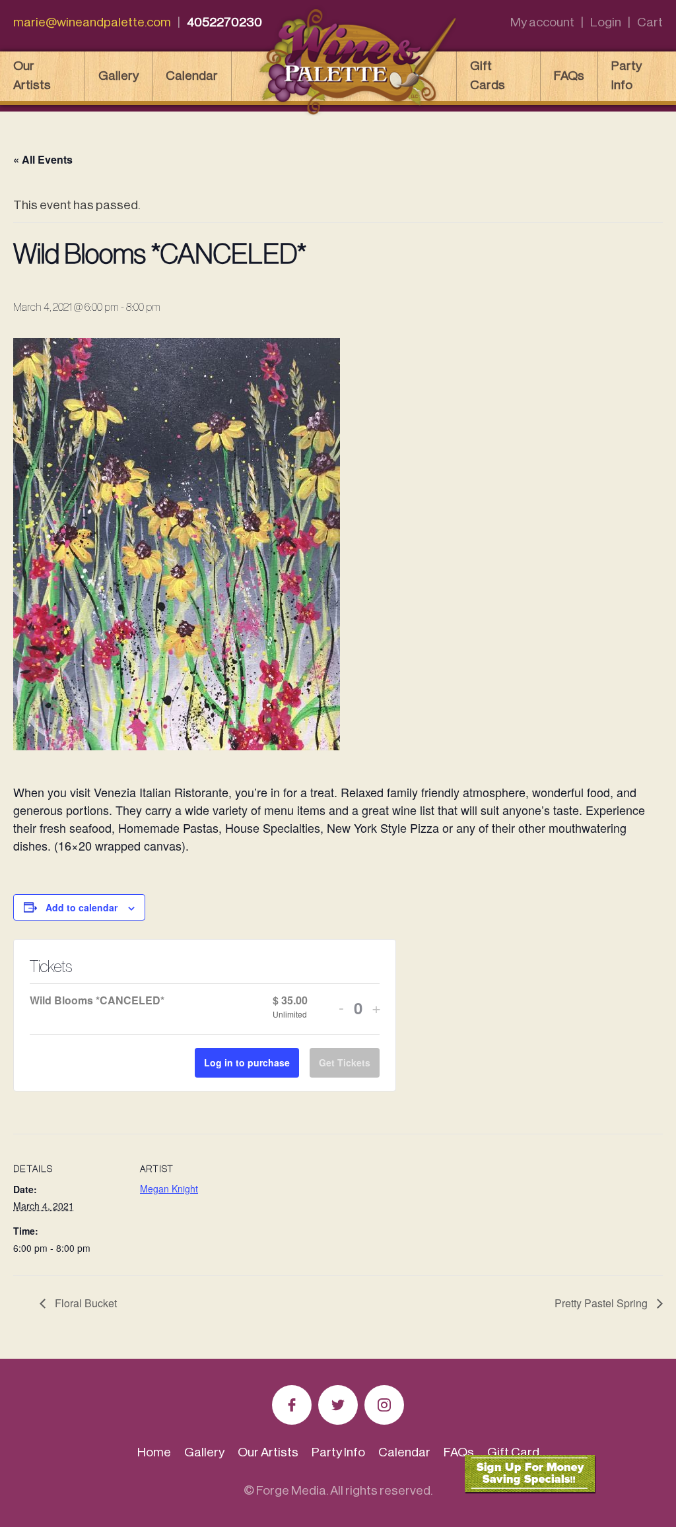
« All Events (43, 159)
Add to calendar (82, 907)
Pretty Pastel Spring (602, 1303)
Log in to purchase (247, 1062)
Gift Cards (487, 75)
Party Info (626, 75)
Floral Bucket (84, 1303)
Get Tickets (344, 1062)
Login (605, 22)
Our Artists (32, 75)
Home (154, 1452)
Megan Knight (169, 1188)
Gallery (118, 75)
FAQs (569, 75)
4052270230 (224, 22)
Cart (650, 22)
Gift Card (513, 1452)
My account (542, 22)
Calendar (192, 75)
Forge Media (291, 1490)
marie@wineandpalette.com (92, 22)
